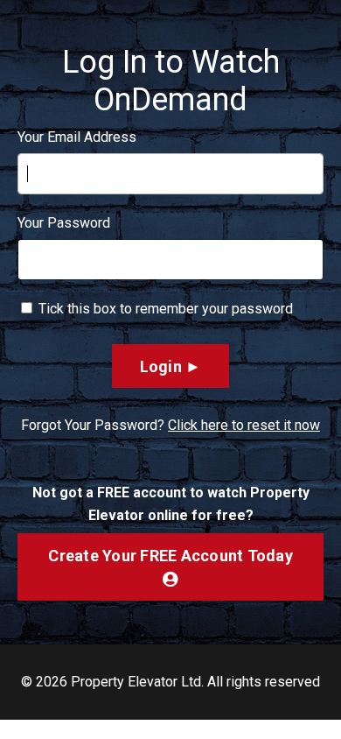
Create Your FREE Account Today (170, 555)
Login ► (171, 366)
